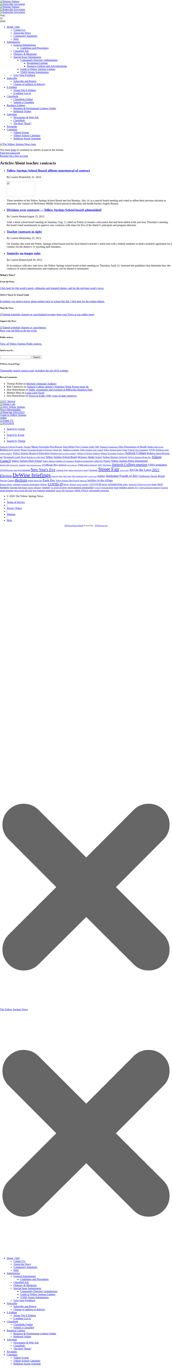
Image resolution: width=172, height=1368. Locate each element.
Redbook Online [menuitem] (22, 1336)
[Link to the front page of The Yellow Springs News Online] (18, 144)
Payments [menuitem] (12, 1351)
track (116, 487)
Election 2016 (4, 465)
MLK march (67, 476)
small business (6, 490)
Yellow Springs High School (26, 461)
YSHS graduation (157, 464)
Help (16, 39)
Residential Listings (37, 63)
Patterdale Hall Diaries (18, 488)
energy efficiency (35, 488)
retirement (17, 484)
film (63, 491)
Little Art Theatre (102, 461)
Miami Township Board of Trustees (37, 450)
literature (70, 491)
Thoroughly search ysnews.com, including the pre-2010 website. (34, 370)
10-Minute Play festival (54, 465)
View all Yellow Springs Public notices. (21, 343)
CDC (97, 447)
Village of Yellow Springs (88, 453)
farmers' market (124, 470)
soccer (98, 487)
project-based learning (150, 488)
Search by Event (15, 435)
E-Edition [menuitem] (12, 1312)
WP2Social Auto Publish (73, 526)
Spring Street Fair (35, 481)
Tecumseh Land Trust (14, 457)
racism (58, 491)
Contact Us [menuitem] (19, 1261)
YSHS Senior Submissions (34, 72)
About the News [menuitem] (22, 1264)
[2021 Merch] (14, 409)
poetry (125, 484)
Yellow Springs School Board (61, 457)
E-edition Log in (22, 93)
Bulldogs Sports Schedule (27, 138)
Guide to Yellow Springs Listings (37, 69)
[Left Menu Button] (86, 1253)
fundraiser (112, 476)
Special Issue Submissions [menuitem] (27, 1288)
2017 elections (104, 465)
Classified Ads (21, 51)
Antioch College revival (140, 484)
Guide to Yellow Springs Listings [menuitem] (37, 1294)
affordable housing (99, 490)
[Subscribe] (7, 423)
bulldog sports (126, 487)
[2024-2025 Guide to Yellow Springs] (14, 417)
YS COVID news (98, 484)
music (154, 484)
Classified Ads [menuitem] (21, 1282)
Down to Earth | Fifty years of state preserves (53, 395)
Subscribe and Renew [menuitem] (25, 1306)
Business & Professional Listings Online (34, 108)
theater (73, 484)
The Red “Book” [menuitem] (22, 1348)
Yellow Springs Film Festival (67, 481)
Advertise (12, 114)
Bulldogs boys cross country (63, 453)
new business (39, 490)
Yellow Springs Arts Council (91, 450)
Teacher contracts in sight (24, 231)
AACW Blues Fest (72, 465)
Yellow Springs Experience (33, 465)
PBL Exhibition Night (79, 476)
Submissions (13, 42)
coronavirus (115, 484)
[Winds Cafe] (7, 404)
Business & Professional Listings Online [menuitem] (34, 1333)
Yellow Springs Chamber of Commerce (58, 461)
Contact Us (19, 29)
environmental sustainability (81, 487)
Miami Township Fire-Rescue (46, 446)
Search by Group (16, 429)
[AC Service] (7, 401)
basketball (50, 490)
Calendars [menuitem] (12, 1354)
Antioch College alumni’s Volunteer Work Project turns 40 (58, 386)
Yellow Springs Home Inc (139, 457)
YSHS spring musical (87, 465)
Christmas (93, 470)
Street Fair (108, 469)
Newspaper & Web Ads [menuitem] (26, 1342)
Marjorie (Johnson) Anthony (42, 383)
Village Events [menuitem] (21, 1357)
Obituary (43, 484)
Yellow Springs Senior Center (115, 450)
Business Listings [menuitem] (16, 1330)
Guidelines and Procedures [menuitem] (34, 1279)
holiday (101, 476)
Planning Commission (109, 447)
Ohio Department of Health (132, 446)
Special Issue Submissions (27, 57)
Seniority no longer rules (23, 253)
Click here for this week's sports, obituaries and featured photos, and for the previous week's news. (52, 288)
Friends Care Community (138, 450)
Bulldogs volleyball (36, 457)
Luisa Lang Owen (34, 392)
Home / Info (13, 26)
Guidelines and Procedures (34, 48)
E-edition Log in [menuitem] (22, 1318)
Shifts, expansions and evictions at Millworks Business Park (60, 389)
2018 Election (6, 470)
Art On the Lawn (140, 470)
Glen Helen (69, 446)
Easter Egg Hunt (56, 476)
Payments (12, 126)
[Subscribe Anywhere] (12, 4)
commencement (92, 476)
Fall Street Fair (14, 465)
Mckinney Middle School (90, 457)
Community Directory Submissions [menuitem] (38, 1291)
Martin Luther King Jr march (78, 470)
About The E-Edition (24, 90)
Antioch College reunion (129, 464)
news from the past (23, 490)
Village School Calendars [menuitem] (26, 1360)
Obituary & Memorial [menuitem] (24, 1285)
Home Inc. (57, 450)
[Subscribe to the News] (9, 1)
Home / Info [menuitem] (13, 1258)
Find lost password (10, 152)
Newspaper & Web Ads (26, 117)
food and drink (107, 488)
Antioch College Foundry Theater (15, 447)
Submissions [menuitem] (13, 1273)
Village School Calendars (26, 135)
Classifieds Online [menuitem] (23, 1324)
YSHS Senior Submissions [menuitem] (34, 1297)
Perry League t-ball (84, 446)
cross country (83, 484)
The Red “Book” (22, 123)
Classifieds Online (23, 99)
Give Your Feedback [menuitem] (24, 1300)
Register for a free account (14, 156)
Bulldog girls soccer (155, 447)
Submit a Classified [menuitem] (23, 1327)
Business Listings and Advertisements (47, 66)
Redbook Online (22, 111)
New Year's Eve (43, 469)
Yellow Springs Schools (114, 457)
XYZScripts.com (101, 526)
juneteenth (22, 465)
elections (21, 480)
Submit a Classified (23, 102)
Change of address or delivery (29, 84)
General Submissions (24, 45)
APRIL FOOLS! (81, 490)
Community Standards (25, 36)
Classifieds (12, 96)
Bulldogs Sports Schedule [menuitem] (27, 1363)
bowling (164, 487)
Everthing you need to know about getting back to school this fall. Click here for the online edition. (52, 301)
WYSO (152, 450)
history (66, 484)
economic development (30, 484)
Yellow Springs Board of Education (31, 453)
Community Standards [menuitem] (25, 1267)
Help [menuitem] (16, 1270)
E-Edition (12, 87)
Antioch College (135, 453)
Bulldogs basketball (84, 461)
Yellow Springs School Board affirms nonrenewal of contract (48, 170)
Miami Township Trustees (112, 453)
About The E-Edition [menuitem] (24, 1315)
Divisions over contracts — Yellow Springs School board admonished (54, 210)
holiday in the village (100, 480)
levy (137, 488)
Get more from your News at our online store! (70, 314)
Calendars (12, 129)
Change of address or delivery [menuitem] (29, 1309)
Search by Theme (16, 441)
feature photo (6, 484)
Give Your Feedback (24, 75)
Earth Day (49, 480)
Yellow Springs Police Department (129, 461)
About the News (22, 33)
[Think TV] (7, 420)
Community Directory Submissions (38, 60)
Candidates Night (62, 470)
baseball (46, 487)
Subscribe (12, 78)
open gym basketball (22, 470)
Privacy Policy (14, 508)
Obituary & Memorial (24, 54)
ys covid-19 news (59, 487)
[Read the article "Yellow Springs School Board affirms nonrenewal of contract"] (21, 195)
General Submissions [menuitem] (24, 1276)
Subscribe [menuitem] (12, 1303)
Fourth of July (128, 476)
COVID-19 (55, 484)
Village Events (21, 132)
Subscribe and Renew (25, 81)
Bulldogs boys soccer (10, 450)
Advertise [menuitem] (12, 1339)
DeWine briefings (32, 475)
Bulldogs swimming (71, 450)
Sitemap (11, 514)
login (13, 149)
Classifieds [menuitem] (12, 1321)
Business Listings (16, 105)
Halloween (83, 481)
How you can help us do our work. (18, 330)
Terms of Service (16, 502)
